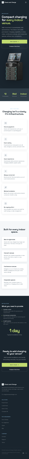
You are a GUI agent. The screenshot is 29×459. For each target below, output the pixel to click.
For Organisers (5, 422)
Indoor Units (5, 408)
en (23, 453)
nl (26, 453)
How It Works (5, 419)
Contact (4, 436)
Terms (3, 442)
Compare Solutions (14, 46)
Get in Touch (13, 365)
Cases (3, 425)
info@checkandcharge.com (10, 394)
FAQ (3, 428)
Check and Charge (10, 2)
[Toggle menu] (25, 2)
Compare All (5, 411)
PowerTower (5, 402)
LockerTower (5, 405)
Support (4, 439)
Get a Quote (13, 41)
